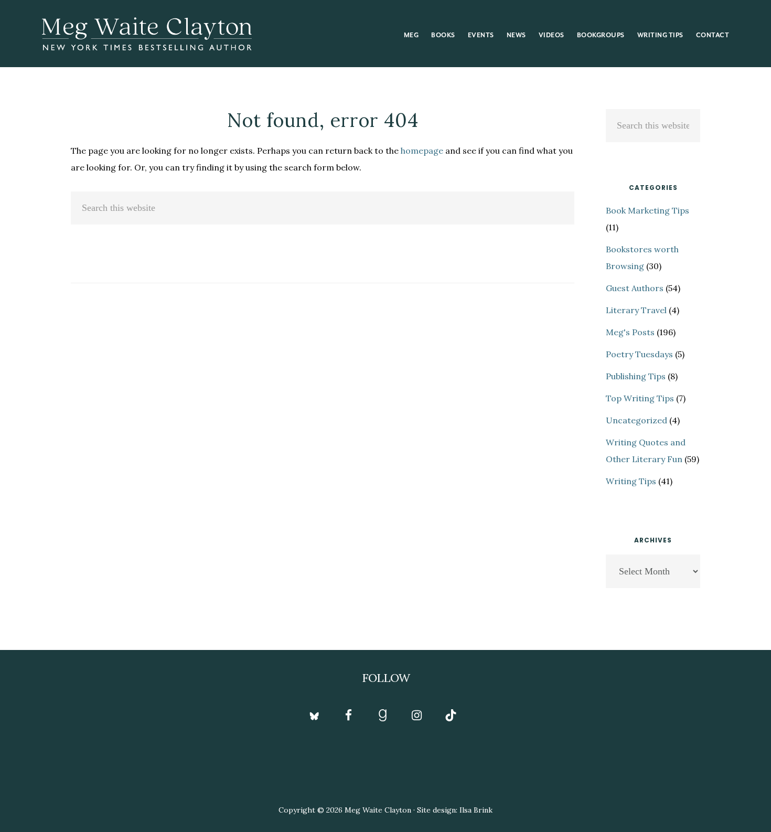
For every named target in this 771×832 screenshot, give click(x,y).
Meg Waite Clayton (147, 33)
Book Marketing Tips (647, 210)
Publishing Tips (636, 376)
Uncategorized (636, 420)
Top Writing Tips (640, 398)
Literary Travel (636, 310)
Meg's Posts (630, 332)
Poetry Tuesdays (639, 354)
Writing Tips (631, 481)
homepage (422, 150)
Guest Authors (634, 288)
